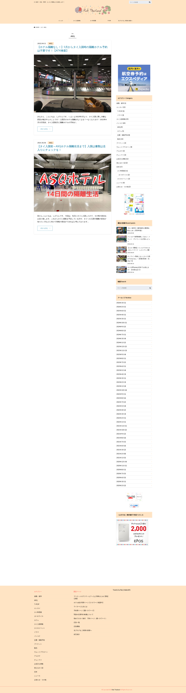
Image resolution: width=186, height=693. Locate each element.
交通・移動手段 (123, 135)
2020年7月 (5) (121, 473)
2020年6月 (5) (121, 477)
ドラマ (120, 115)
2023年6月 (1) (121, 366)
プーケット (121, 143)
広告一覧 (77, 622)
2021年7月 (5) (121, 442)
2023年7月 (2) (121, 362)
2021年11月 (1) (121, 426)
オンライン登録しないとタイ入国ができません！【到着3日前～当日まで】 (138, 259)
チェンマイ (121, 155)
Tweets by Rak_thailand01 (121, 590)
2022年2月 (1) (121, 418)
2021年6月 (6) (121, 446)
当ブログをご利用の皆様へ (125, 20)
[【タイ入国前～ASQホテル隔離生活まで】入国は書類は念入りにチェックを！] (72, 210)
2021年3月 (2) (121, 450)
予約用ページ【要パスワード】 (84, 610)
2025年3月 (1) (121, 319)
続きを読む (44, 129)
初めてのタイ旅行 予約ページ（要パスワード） (90, 618)
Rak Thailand (116, 690)
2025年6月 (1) (121, 311)
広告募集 (77, 626)
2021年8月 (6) (121, 438)
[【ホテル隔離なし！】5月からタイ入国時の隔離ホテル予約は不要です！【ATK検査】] (72, 111)
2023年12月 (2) (121, 346)
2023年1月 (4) (121, 386)
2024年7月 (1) (121, 334)
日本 (119, 167)
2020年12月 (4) (121, 462)
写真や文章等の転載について (83, 614)
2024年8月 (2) (121, 330)
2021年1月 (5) (121, 458)
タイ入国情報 (76, 20)
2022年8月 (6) (121, 398)
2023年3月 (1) (121, 378)
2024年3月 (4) (121, 338)
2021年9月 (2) (121, 434)
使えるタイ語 (122, 163)
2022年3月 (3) (121, 414)
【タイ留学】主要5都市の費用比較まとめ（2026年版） (138, 230)
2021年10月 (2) (121, 430)
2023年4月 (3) (121, 374)
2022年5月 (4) (121, 406)
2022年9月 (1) (121, 394)
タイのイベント (123, 179)
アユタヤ (120, 151)
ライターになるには (80, 606)
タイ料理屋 (93, 20)
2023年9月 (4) (121, 354)
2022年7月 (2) (121, 402)
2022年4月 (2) (121, 410)
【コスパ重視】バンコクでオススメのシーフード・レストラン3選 (138, 250)
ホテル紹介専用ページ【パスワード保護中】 (89, 602)
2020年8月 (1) (121, 469)
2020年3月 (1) (121, 481)
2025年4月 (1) (121, 315)
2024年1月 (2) (121, 342)
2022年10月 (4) (121, 390)
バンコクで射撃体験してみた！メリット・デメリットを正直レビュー (138, 240)
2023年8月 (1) (121, 358)
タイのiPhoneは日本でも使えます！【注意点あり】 (138, 269)
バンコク (60, 20)
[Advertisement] (134, 46)
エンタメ (120, 107)
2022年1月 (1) (121, 422)
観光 (120, 139)
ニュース (120, 183)
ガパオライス (124, 175)
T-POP (109, 20)
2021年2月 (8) (121, 454)
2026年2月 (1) (121, 307)
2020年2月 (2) (121, 485)
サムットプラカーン (124, 147)
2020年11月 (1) (121, 466)
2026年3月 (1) (121, 303)
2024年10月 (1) (121, 323)
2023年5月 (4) (121, 370)
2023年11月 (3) (121, 350)
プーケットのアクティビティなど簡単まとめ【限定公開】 (91, 597)
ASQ (120, 127)
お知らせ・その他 (123, 187)
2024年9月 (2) (121, 326)
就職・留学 (121, 103)
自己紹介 (77, 634)
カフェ (120, 131)
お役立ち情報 (122, 159)
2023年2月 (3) (121, 382)
